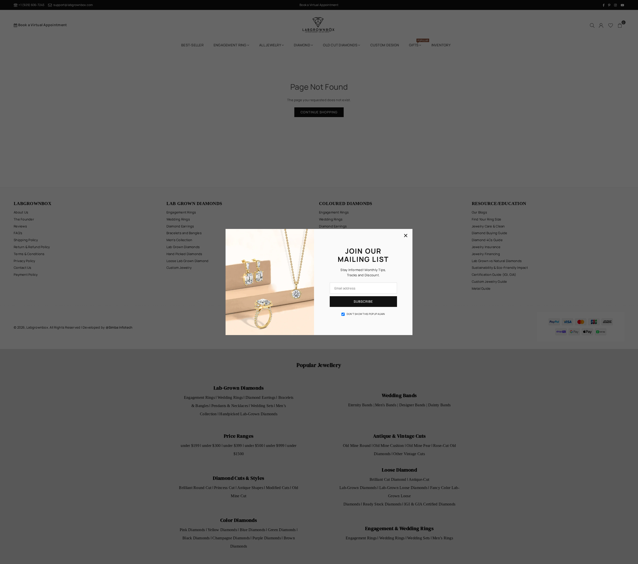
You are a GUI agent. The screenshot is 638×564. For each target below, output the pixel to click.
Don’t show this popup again (366, 314)
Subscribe (363, 301)
